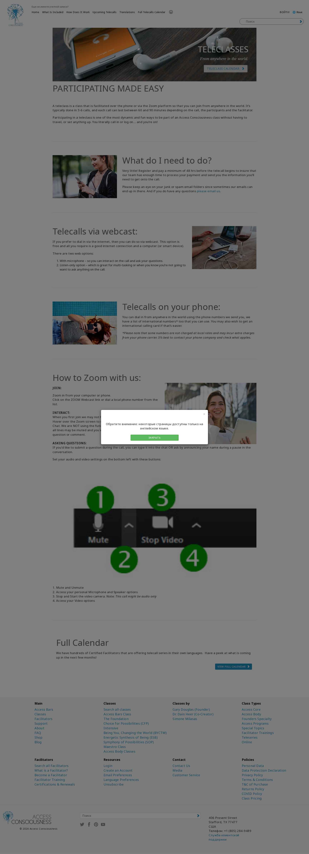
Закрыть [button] (154, 437)
